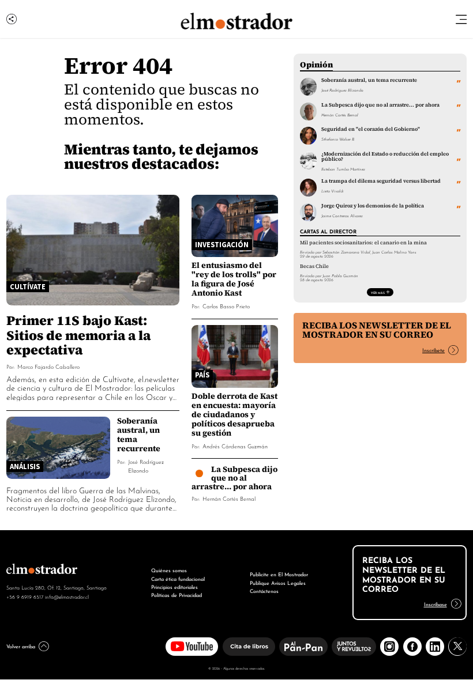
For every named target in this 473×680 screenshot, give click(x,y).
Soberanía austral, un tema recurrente (138, 434)
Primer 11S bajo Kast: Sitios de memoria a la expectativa (78, 334)
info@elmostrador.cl (67, 596)
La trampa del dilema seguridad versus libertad (381, 180)
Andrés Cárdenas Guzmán (235, 445)
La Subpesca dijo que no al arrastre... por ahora (235, 478)
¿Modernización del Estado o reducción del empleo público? (385, 156)
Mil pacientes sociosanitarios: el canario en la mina (363, 242)
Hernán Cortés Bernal (229, 498)
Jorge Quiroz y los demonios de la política (372, 205)
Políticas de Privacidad (176, 594)
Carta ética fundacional (178, 578)
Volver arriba (20, 645)
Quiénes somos (169, 569)
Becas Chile (314, 266)
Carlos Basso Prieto (226, 305)
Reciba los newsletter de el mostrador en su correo (376, 330)
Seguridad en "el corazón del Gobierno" (370, 129)
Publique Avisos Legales (278, 582)
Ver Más (378, 292)
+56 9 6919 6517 (24, 596)
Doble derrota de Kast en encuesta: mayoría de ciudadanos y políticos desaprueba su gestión (234, 414)
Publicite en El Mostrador (279, 573)
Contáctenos (264, 590)
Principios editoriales (174, 586)
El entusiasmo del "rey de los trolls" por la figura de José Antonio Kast (234, 279)
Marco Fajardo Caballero (48, 366)
